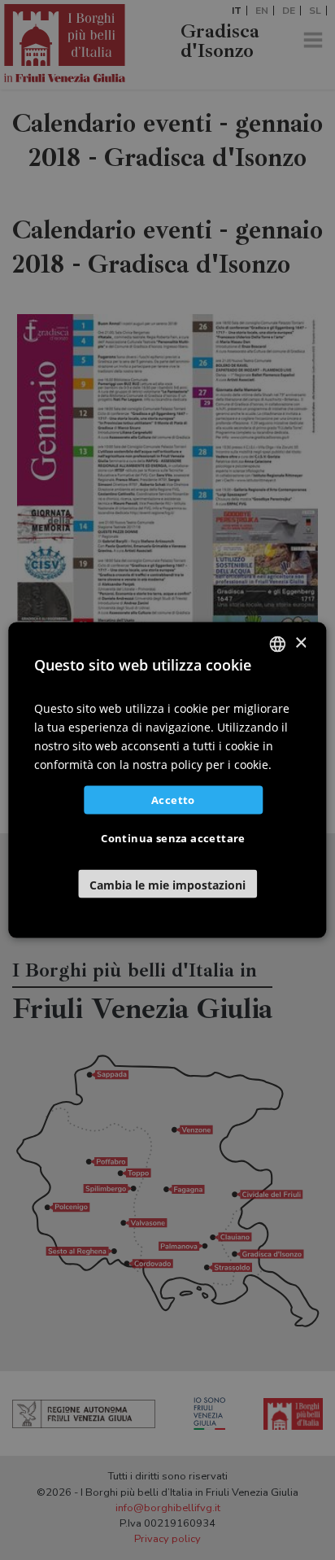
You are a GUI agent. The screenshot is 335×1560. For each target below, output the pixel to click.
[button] (167, 884)
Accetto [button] (173, 800)
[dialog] (167, 780)
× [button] (300, 643)
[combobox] (278, 644)
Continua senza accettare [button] (173, 838)
